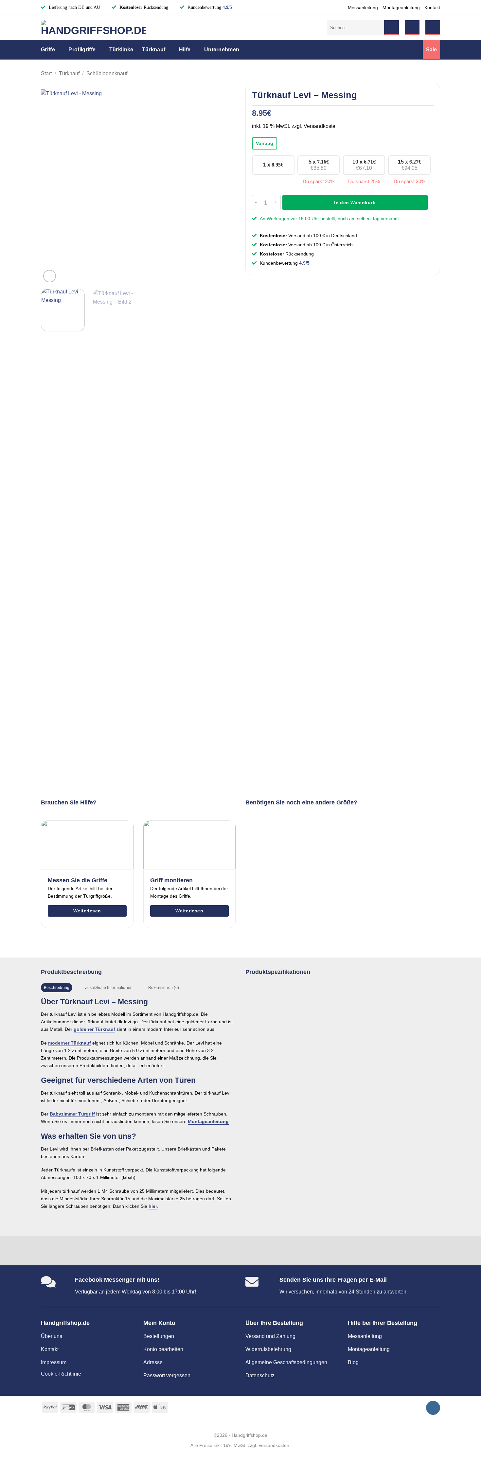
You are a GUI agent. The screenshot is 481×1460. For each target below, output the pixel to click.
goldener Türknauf (94, 1029)
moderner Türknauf (69, 1043)
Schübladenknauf (106, 73)
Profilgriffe (82, 49)
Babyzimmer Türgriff (72, 1114)
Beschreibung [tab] (57, 988)
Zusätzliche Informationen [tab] (109, 988)
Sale (431, 49)
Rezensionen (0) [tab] (163, 988)
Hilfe (185, 49)
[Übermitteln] (391, 27)
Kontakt (432, 7)
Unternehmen (222, 49)
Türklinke (121, 49)
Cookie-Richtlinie (61, 1374)
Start (46, 73)
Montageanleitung (401, 7)
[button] (412, 27)
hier (153, 1206)
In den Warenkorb (355, 202)
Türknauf (154, 49)
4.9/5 (227, 7)
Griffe (48, 49)
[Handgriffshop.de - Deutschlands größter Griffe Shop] (93, 28)
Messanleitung (363, 7)
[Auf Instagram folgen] (433, 1408)
